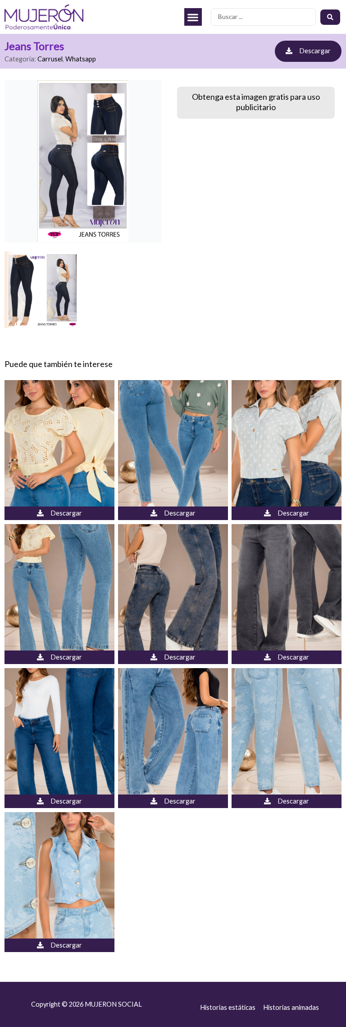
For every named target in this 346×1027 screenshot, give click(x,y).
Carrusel (50, 59)
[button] (193, 17)
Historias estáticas (227, 1007)
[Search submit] (330, 17)
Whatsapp (80, 59)
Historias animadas (291, 1007)
